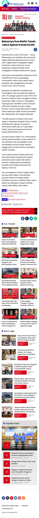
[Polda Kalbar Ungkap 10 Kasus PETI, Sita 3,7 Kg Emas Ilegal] (28, 314)
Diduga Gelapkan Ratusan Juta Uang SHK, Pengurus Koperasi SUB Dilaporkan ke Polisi (22, 471)
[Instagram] (19, 498)
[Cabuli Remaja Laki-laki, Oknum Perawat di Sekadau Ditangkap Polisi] (10, 293)
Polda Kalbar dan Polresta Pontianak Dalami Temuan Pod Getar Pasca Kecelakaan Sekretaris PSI (28, 262)
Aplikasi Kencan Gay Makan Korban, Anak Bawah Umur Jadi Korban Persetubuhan (22, 454)
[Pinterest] (11, 498)
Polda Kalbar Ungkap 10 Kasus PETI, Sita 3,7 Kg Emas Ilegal (28, 324)
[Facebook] (23, 218)
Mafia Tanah (9, 196)
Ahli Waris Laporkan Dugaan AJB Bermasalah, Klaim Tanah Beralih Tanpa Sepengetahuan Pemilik (10, 262)
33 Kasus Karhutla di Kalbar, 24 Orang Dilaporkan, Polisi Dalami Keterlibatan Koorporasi (28, 242)
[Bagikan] (35, 49)
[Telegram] (31, 218)
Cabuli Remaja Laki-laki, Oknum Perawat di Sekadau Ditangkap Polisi (10, 303)
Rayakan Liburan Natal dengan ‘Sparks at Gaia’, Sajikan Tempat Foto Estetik (22, 479)
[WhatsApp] (35, 218)
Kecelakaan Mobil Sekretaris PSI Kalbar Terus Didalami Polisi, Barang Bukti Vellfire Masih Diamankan (10, 283)
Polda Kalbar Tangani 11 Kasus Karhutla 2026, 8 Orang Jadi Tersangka (27, 303)
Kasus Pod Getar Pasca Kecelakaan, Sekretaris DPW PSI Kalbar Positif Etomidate (9, 242)
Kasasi (25, 193)
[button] (28, 3)
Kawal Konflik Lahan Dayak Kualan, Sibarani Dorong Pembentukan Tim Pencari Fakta (28, 283)
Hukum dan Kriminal (8, 38)
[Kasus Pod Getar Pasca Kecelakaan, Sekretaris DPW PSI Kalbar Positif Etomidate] (10, 232)
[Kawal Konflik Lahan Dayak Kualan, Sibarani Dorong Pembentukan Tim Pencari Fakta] (28, 273)
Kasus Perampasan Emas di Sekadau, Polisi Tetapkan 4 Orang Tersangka (9, 324)
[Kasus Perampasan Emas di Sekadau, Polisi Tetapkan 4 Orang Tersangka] (10, 314)
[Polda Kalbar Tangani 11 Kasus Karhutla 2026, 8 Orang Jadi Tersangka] (28, 293)
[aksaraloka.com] (12, 3)
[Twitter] (27, 218)
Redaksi (25, 506)
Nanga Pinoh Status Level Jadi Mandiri (23, 462)
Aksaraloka (5, 49)
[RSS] (23, 498)
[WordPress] (15, 498)
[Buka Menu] (32, 3)
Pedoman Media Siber (10, 506)
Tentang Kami (7, 508)
